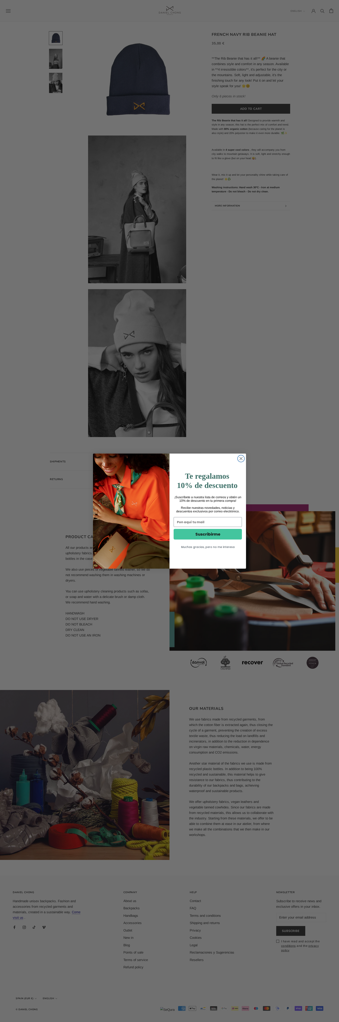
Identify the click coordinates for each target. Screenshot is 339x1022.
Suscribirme (207, 534)
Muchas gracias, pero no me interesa (208, 547)
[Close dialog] (241, 458)
